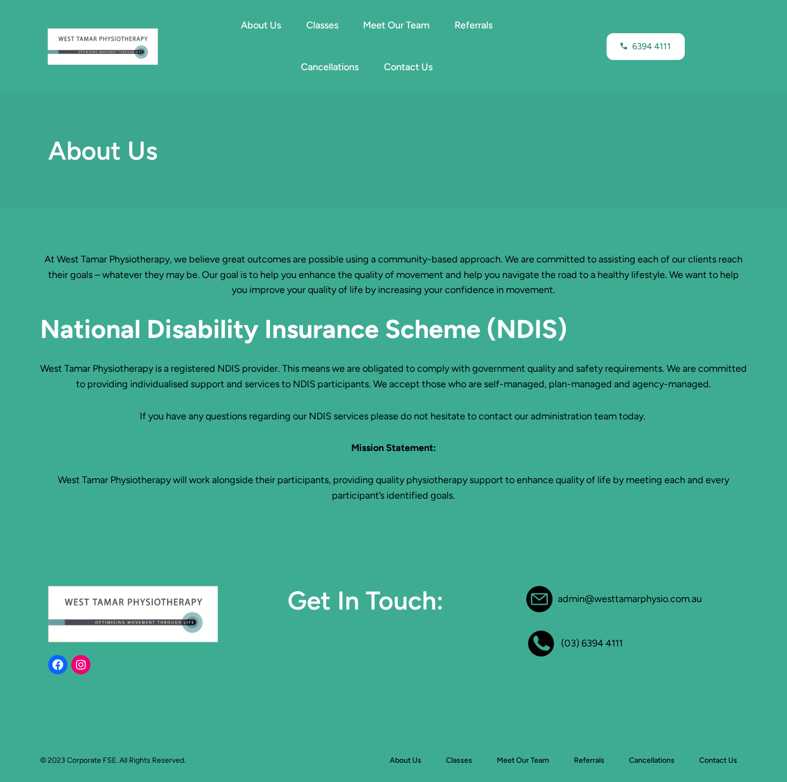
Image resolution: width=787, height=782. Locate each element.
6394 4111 (651, 46)
